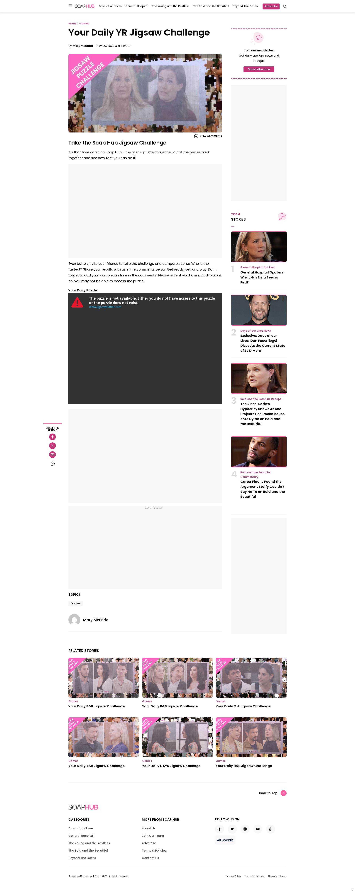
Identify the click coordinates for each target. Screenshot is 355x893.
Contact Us (150, 858)
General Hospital (136, 6)
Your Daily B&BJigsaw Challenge (170, 706)
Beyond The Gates (245, 6)
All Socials (225, 840)
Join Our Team (153, 836)
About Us (148, 828)
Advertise (149, 843)
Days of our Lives (110, 6)
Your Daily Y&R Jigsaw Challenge (96, 765)
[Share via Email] (52, 454)
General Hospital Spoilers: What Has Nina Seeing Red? (262, 277)
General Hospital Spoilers (257, 267)
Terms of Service (254, 876)
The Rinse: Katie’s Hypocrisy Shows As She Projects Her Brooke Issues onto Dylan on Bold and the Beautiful (262, 414)
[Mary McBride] (75, 620)
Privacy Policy (233, 876)
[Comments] (52, 463)
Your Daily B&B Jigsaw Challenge (96, 706)
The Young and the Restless (171, 6)
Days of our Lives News (255, 331)
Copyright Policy (277, 876)
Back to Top (268, 793)
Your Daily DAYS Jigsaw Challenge (171, 765)
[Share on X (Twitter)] (52, 445)
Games (75, 603)
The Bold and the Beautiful (211, 6)
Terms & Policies (154, 850)
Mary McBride (83, 46)
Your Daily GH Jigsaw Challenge (243, 706)
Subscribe (271, 6)
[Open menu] (70, 6)
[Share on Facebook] (52, 437)
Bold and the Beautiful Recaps (260, 399)
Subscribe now (259, 69)
